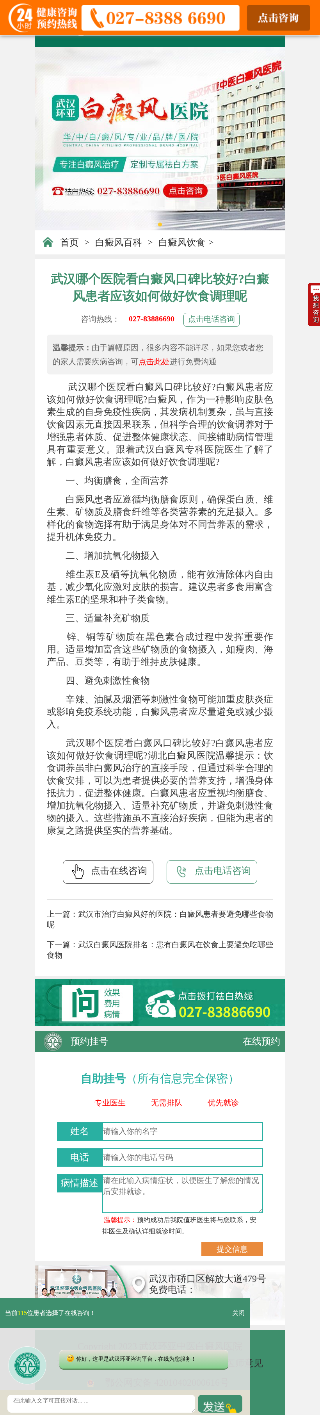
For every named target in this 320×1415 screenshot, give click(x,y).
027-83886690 (151, 318)
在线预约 (261, 1041)
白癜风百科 (118, 242)
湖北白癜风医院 (181, 755)
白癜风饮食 (181, 242)
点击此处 (154, 361)
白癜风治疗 (117, 768)
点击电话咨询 (211, 319)
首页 (69, 242)
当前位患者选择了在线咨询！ (50, 1313)
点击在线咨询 (119, 871)
